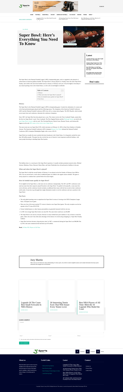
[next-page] (40, 21)
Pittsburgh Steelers (69, 119)
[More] (65, 54)
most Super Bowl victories (26, 121)
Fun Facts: (41, 99)
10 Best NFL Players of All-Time (31, 227)
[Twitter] (98, 351)
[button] (101, 6)
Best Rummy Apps (47, 368)
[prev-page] (37, 21)
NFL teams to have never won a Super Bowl (41, 123)
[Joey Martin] (20, 29)
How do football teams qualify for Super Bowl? (50, 97)
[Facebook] (77, 351)
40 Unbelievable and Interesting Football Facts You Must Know (94, 73)
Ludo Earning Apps (47, 373)
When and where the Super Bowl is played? (49, 94)
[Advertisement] (50, 68)
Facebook (82, 351)
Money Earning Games (48, 365)
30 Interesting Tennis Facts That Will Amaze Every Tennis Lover (68, 19)
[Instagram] (88, 351)
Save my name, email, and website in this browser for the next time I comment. (36, 339)
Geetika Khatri (53, 309)
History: (40, 92)
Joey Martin (25, 29)
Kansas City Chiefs (57, 129)
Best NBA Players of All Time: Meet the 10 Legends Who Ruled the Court (90, 19)
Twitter (102, 351)
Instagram (92, 351)
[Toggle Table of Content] (61, 90)
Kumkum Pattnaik (83, 312)
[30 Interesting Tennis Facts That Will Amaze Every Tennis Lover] (61, 290)
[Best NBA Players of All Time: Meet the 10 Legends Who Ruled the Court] (90, 290)
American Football (70, 44)
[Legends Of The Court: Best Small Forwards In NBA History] (32, 290)
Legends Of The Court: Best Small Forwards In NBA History (46, 19)
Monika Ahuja (24, 309)
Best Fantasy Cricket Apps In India (51, 371)
